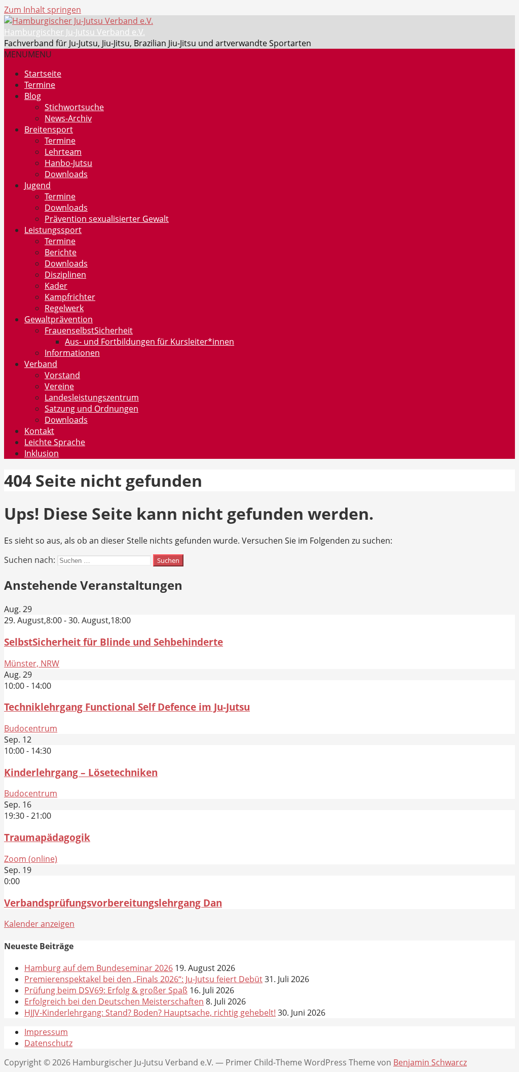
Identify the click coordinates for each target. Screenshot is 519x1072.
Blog (32, 96)
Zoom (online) (30, 858)
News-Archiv (68, 118)
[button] (28, 54)
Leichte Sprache (54, 442)
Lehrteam (63, 151)
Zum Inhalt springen (42, 9)
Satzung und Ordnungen (91, 408)
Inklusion (41, 453)
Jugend (37, 185)
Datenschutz (48, 1043)
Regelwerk (64, 308)
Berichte (61, 252)
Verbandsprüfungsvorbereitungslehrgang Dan (113, 902)
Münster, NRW (31, 663)
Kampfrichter (70, 297)
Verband (40, 364)
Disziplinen (65, 274)
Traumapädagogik (47, 837)
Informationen (72, 352)
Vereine (59, 386)
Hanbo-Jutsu (68, 163)
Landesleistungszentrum (92, 397)
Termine (39, 84)
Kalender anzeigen (39, 923)
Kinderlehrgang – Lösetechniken (81, 772)
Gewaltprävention (58, 319)
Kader (56, 285)
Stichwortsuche (74, 107)
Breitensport (48, 129)
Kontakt (39, 431)
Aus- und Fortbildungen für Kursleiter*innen (149, 341)
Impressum (46, 1031)
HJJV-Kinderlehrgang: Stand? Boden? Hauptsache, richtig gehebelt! (150, 1012)
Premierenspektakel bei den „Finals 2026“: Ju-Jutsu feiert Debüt (143, 979)
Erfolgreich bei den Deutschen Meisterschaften (114, 1001)
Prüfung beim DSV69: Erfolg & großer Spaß (106, 990)
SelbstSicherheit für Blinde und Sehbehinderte (113, 641)
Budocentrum (30, 728)
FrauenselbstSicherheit (89, 330)
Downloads (66, 174)
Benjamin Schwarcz (430, 1062)
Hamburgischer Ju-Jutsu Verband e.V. (74, 32)
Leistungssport (53, 230)
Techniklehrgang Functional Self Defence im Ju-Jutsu (127, 706)
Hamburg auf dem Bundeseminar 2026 (98, 968)
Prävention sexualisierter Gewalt (107, 218)
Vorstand (62, 375)
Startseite (42, 73)
